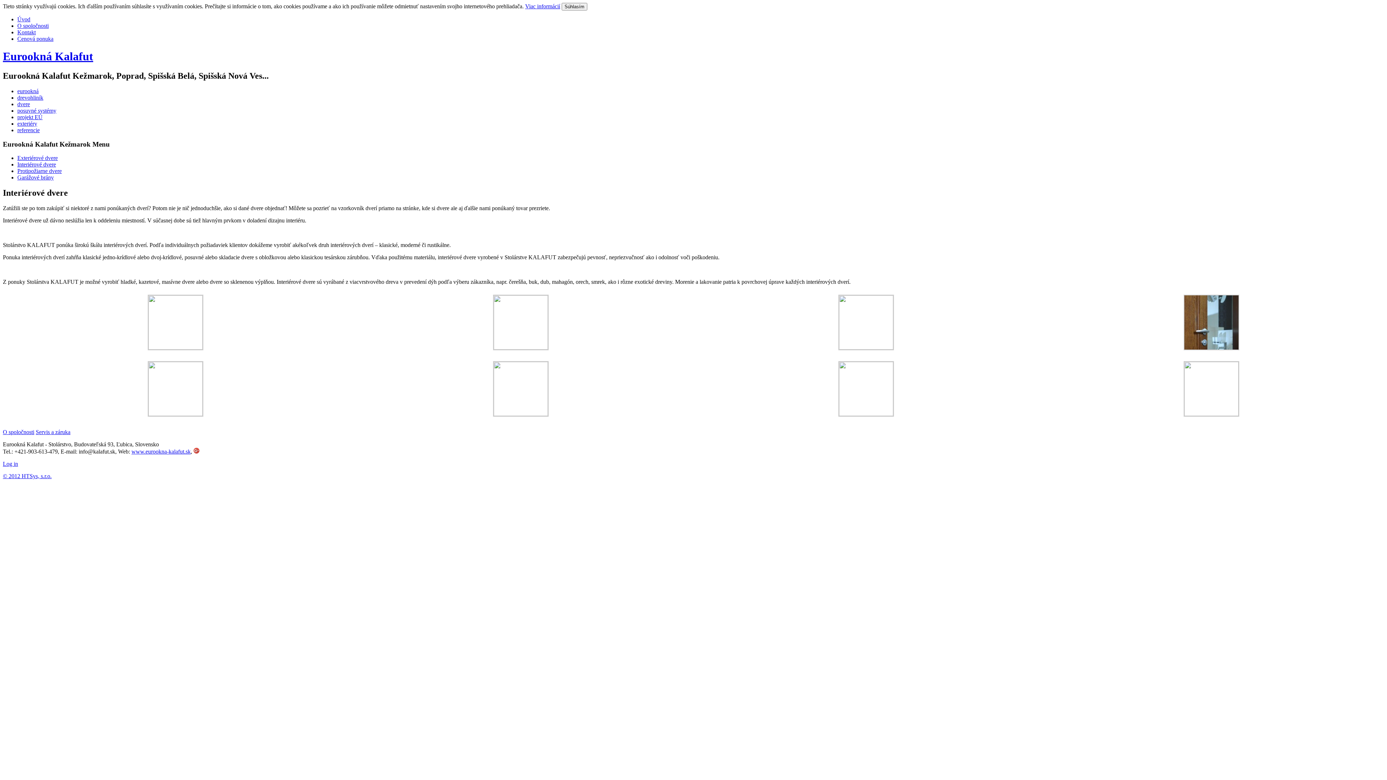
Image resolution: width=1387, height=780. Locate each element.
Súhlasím (574, 6)
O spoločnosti (18, 432)
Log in (10, 464)
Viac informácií (542, 6)
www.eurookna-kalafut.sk (161, 451)
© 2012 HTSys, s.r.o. (27, 476)
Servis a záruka (53, 432)
